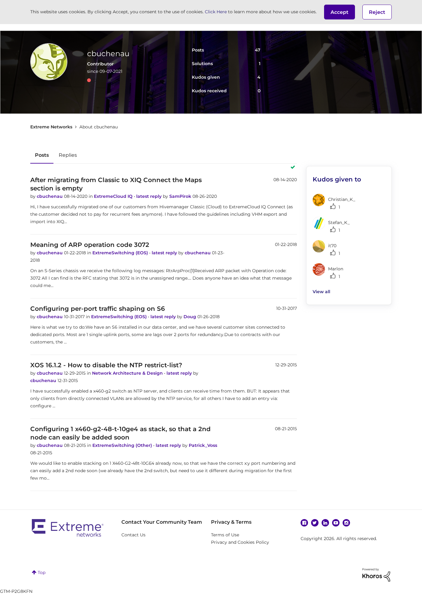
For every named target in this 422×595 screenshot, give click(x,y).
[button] (339, 12)
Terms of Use (225, 535)
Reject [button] (377, 12)
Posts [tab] (42, 155)
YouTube (336, 522)
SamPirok (180, 196)
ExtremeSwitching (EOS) (120, 253)
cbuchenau (50, 196)
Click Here (216, 12)
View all (321, 291)
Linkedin (325, 522)
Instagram (346, 522)
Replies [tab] (68, 155)
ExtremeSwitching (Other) (122, 445)
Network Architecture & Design (128, 373)
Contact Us (133, 535)
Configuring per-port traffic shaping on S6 (97, 308)
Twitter (315, 522)
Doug (190, 316)
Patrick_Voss (203, 445)
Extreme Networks (51, 127)
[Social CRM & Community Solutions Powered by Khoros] (376, 574)
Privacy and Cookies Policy (240, 542)
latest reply (149, 196)
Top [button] (41, 572)
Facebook (304, 522)
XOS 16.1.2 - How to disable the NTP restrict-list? (106, 365)
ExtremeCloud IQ (114, 196)
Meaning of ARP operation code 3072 (89, 244)
